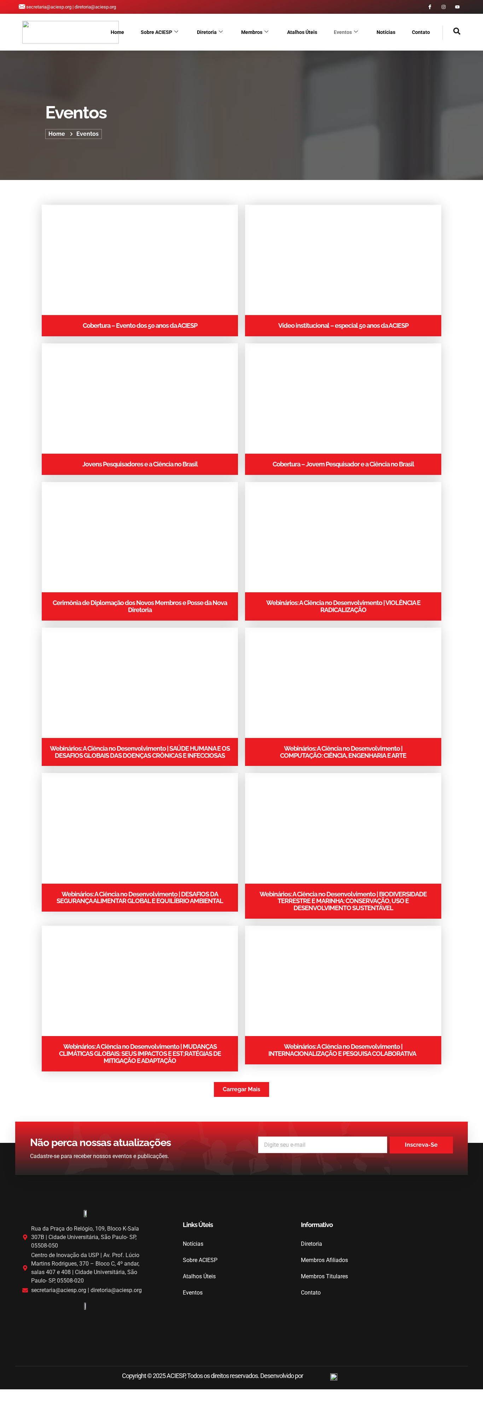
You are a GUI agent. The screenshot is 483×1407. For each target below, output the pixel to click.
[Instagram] (443, 7)
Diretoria (207, 32)
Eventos (343, 32)
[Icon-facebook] (430, 7)
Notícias (386, 32)
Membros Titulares (324, 1276)
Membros (251, 32)
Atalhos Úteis (302, 32)
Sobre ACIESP (156, 32)
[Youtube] (457, 7)
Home (117, 32)
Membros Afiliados (324, 1260)
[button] (451, 33)
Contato (421, 32)
